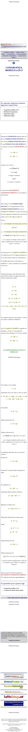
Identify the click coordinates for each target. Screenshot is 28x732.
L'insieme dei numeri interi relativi (13, 590)
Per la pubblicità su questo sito (14, 730)
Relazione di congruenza (10, 112)
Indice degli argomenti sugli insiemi (17, 597)
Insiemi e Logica (20, 52)
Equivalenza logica (9, 113)
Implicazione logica (9, 115)
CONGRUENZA (12, 136)
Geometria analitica (21, 54)
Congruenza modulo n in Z (11, 110)
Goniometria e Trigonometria (9, 55)
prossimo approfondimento (18, 577)
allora (19, 239)
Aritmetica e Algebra (9, 52)
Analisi (3, 54)
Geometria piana (11, 54)
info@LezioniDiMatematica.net (16, 729)
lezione (20, 274)
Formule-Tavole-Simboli (19, 56)
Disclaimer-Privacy (14, 727)
